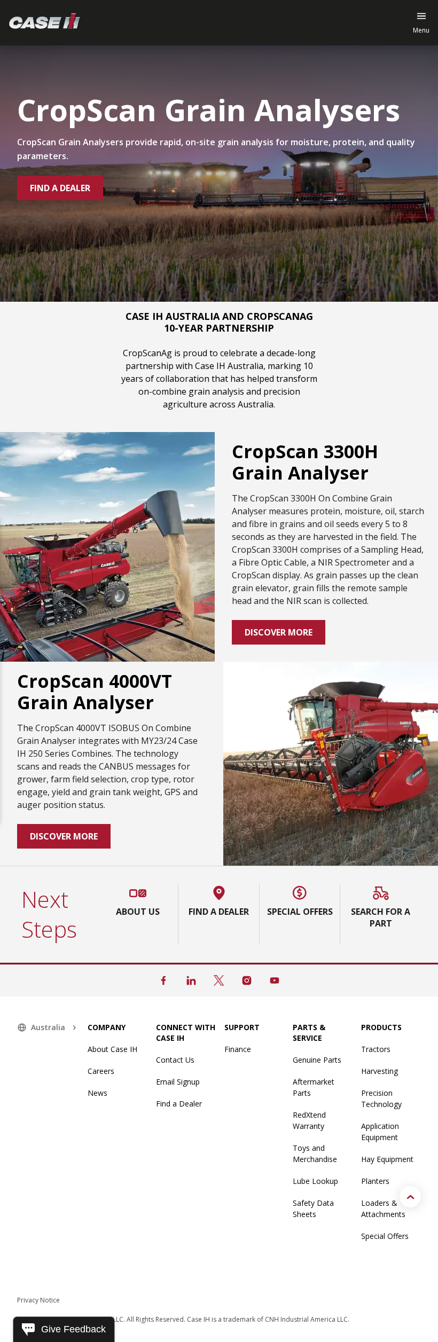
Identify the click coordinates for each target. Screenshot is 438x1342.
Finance (237, 1049)
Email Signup (178, 1082)
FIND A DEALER (60, 188)
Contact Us (175, 1060)
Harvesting (379, 1071)
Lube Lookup (315, 1181)
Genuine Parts (317, 1060)
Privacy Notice (38, 1300)
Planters (375, 1181)
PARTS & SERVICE (309, 1032)
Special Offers (385, 1236)
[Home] (44, 22)
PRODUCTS (381, 1027)
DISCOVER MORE (278, 632)
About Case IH (112, 1049)
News (97, 1093)
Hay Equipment (387, 1159)
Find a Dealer (179, 1103)
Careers (101, 1071)
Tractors (375, 1049)
